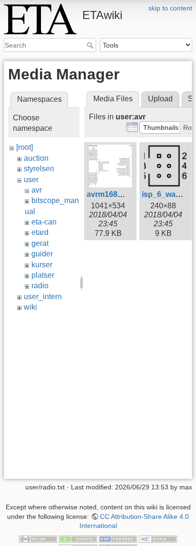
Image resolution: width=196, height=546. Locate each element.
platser (42, 275)
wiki (30, 307)
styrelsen (39, 169)
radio (40, 286)
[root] (24, 147)
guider (42, 254)
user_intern (43, 296)
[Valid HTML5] (158, 538)
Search (91, 45)
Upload (160, 99)
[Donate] (78, 538)
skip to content (170, 8)
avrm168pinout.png (122, 194)
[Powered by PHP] (118, 538)
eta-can (44, 222)
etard (40, 232)
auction (36, 158)
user (31, 180)
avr (36, 190)
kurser (41, 265)
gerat (40, 243)
